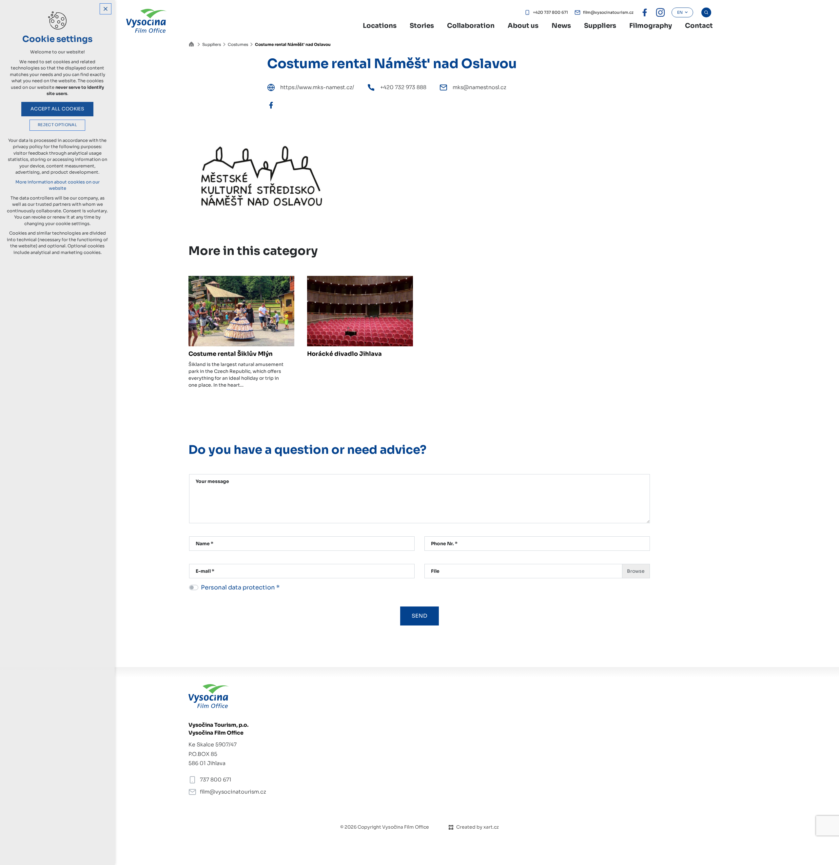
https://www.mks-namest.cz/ (317, 87)
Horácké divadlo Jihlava (344, 354)
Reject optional (57, 125)
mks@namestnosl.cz (479, 87)
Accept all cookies (57, 108)
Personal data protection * (240, 587)
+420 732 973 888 (403, 87)
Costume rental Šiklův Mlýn (230, 354)
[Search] (706, 12)
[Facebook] (271, 105)
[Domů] (193, 43)
